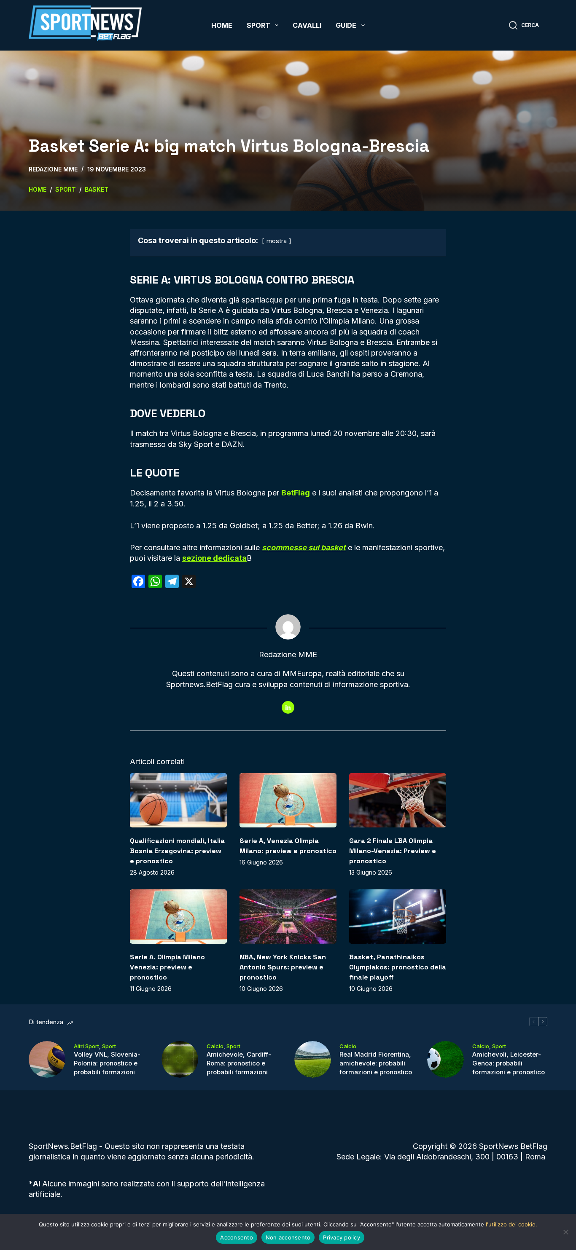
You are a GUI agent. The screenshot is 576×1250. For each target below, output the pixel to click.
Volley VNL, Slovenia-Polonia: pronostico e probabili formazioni (107, 1063)
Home (221, 25)
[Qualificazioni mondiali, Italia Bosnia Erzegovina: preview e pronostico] (178, 800)
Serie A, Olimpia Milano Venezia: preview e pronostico (167, 967)
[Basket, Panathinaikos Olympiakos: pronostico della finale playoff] (397, 916)
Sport (258, 25)
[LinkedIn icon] (288, 707)
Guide (346, 25)
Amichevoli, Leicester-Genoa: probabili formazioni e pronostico (508, 1063)
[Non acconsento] (565, 1232)
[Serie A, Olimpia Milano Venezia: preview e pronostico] (178, 916)
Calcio (215, 1046)
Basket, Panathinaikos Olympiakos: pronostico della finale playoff (397, 967)
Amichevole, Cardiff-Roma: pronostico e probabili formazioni (239, 1063)
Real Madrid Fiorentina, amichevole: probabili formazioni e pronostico (375, 1063)
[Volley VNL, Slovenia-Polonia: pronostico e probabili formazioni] (47, 1059)
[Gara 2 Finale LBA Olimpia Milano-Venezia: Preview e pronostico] (397, 800)
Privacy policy (341, 1237)
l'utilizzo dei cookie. (511, 1224)
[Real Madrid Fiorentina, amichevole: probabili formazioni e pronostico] (312, 1059)
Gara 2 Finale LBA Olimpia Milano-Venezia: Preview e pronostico (392, 850)
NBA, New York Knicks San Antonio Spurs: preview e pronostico (283, 967)
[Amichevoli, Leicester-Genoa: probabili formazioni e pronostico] (445, 1059)
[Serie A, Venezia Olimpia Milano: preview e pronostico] (288, 800)
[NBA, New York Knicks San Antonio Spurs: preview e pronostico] (288, 916)
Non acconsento (288, 1237)
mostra (276, 240)
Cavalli (307, 25)
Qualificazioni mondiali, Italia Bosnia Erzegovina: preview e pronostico (177, 850)
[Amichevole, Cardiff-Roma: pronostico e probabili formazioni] (179, 1059)
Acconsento (236, 1237)
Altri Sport (86, 1046)
